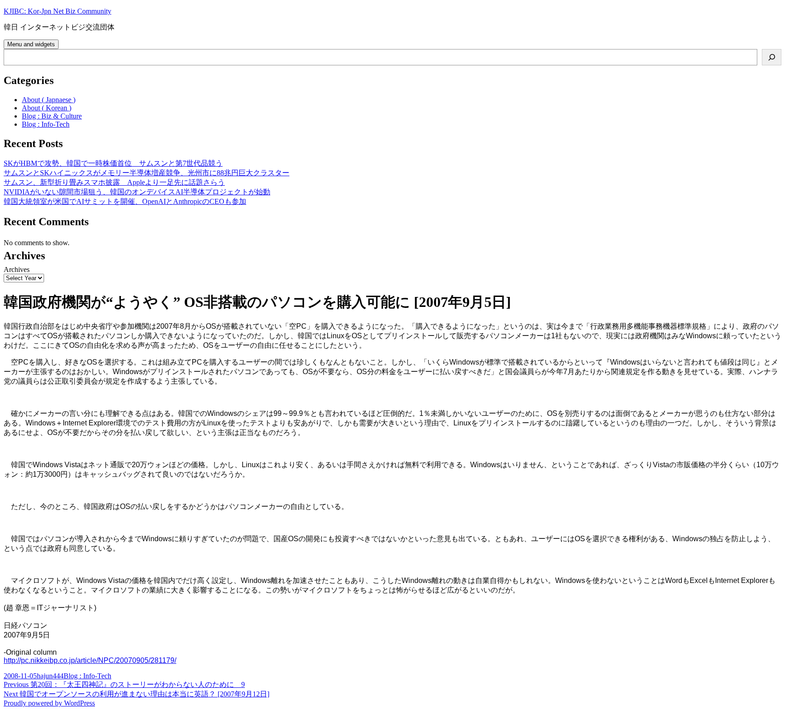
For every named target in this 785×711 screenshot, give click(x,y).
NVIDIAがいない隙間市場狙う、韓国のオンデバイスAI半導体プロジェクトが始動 (137, 192)
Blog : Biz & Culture (52, 116)
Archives (17, 269)
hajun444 (50, 676)
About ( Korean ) (46, 108)
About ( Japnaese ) (48, 100)
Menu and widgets (31, 44)
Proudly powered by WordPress (49, 703)
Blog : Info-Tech (46, 124)
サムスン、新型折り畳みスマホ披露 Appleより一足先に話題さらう (114, 182)
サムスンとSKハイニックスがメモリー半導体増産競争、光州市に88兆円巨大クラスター (146, 173)
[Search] (771, 57)
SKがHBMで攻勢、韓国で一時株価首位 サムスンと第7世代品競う (113, 163)
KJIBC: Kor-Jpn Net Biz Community (57, 11)
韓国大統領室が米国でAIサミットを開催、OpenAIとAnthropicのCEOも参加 (125, 201)
